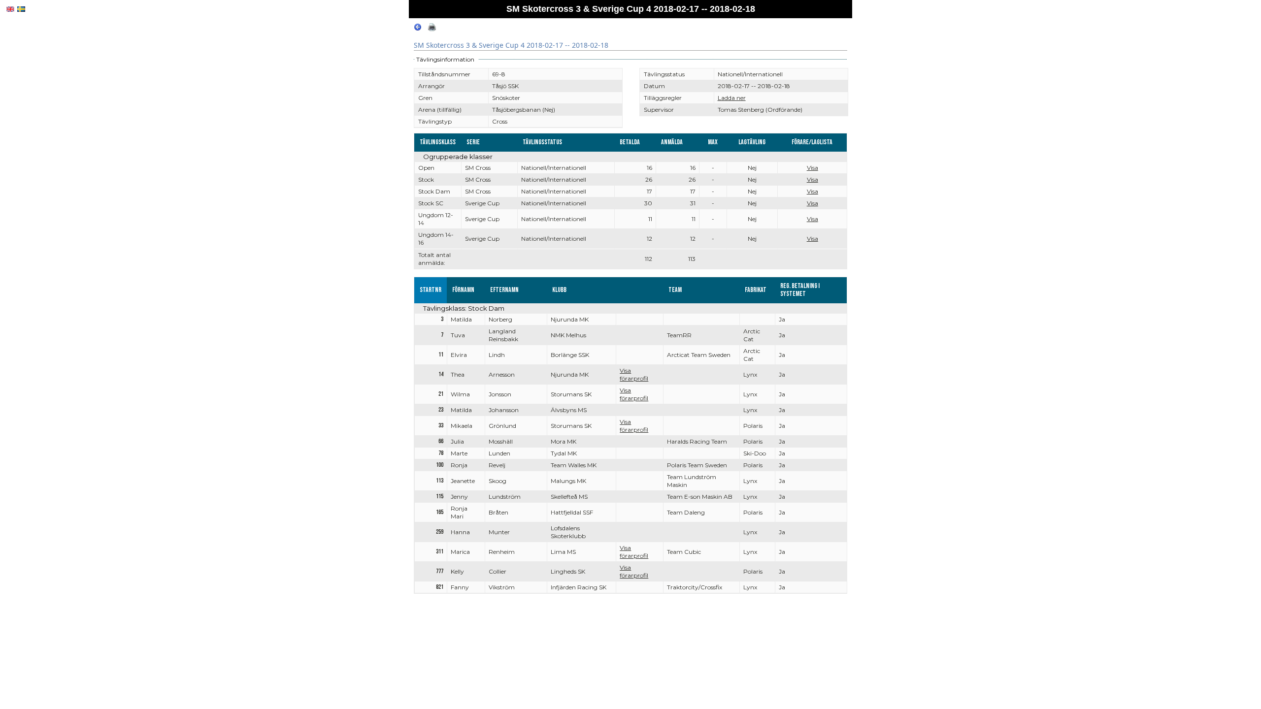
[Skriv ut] (432, 28)
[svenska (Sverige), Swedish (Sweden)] (21, 9)
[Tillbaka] (418, 28)
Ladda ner (732, 97)
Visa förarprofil (634, 374)
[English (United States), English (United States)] (10, 9)
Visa (812, 167)
